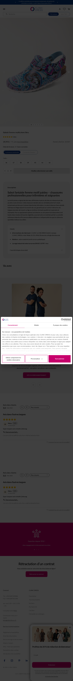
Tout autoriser (59, 359)
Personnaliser (35, 359)
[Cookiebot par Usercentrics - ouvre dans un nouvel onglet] (62, 319)
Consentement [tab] (13, 325)
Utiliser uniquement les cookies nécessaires (13, 359)
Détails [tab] (36, 325)
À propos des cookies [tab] (60, 325)
